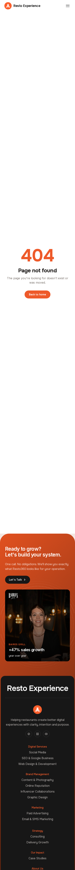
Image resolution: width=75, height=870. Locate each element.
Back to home (37, 294)
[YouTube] (46, 734)
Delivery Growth (37, 842)
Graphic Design (37, 797)
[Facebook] (28, 734)
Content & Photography (37, 780)
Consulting (37, 836)
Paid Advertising (37, 813)
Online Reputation (37, 786)
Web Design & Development (37, 764)
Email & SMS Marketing (37, 819)
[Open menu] (68, 6)
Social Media (37, 752)
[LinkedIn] (37, 734)
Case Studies (37, 858)
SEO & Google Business (38, 758)
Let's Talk (15, 580)
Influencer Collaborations (38, 791)
